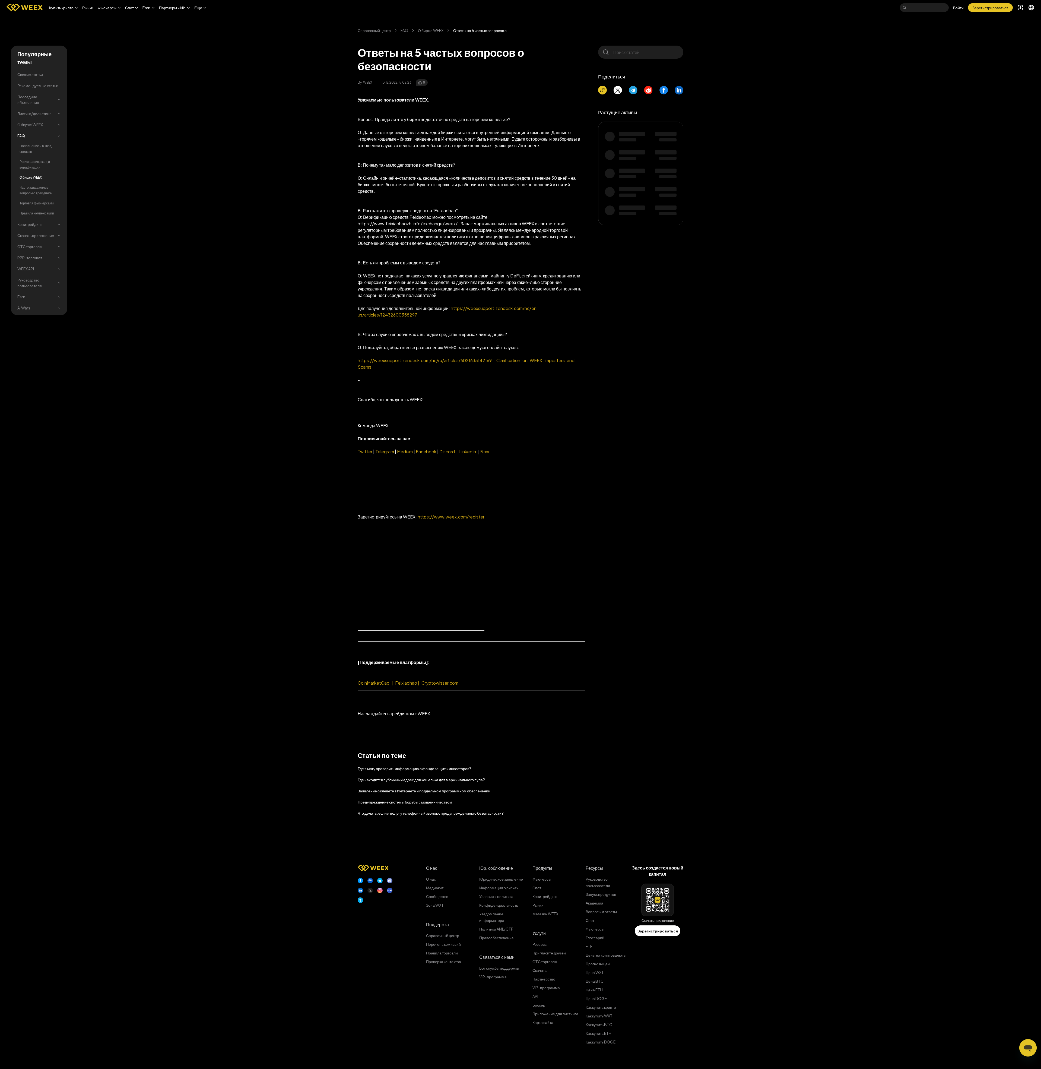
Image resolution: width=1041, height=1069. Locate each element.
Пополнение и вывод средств (36, 149)
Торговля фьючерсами (37, 203)
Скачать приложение (35, 235)
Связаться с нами (497, 957)
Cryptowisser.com (439, 683)
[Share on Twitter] (617, 90)
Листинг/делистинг (34, 113)
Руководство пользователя (29, 282)
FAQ (21, 135)
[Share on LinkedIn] (679, 90)
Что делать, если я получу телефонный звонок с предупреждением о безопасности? (431, 813)
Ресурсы (594, 868)
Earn (21, 296)
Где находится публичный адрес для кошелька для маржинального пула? (421, 779)
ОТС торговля (29, 246)
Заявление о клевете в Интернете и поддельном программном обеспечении (424, 790)
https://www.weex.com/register (451, 517)
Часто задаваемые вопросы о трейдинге (36, 190)
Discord (447, 451)
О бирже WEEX (30, 124)
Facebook (425, 451)
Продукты (542, 868)
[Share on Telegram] (633, 90)
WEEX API (25, 268)
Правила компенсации (37, 213)
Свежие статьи (30, 74)
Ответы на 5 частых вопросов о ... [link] (481, 30)
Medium (405, 451)
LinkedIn (467, 451)
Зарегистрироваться (657, 930)
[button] (63, 8)
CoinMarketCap (373, 683)
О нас (431, 868)
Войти (958, 8)
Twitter (365, 451)
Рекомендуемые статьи (37, 85)
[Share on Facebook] (663, 90)
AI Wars (23, 307)
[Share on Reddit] (648, 90)
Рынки (87, 8)
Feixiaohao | (407, 683)
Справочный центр (374, 30)
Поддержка (437, 924)
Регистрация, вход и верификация (35, 164)
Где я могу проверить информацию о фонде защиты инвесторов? (414, 768)
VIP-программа (493, 976)
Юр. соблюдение (496, 868)
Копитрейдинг (29, 224)
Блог (485, 451)
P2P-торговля (29, 257)
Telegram (384, 451)
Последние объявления (28, 99)
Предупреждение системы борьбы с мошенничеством (405, 801)
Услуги (539, 933)
